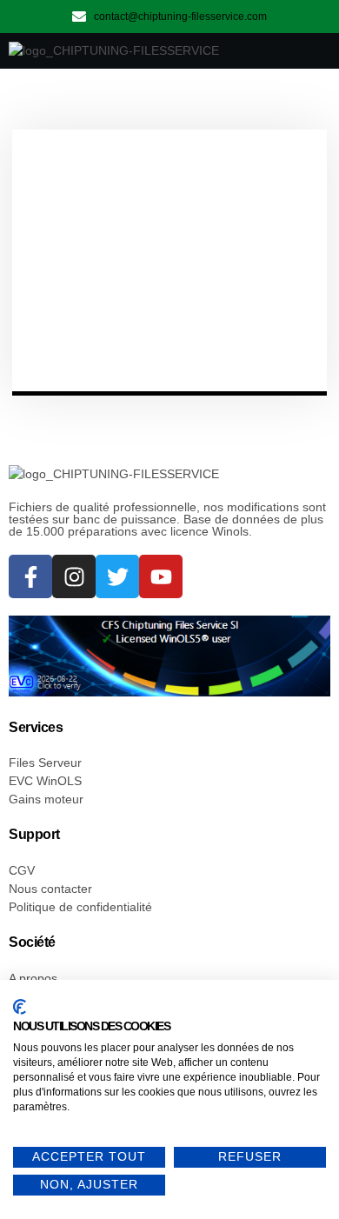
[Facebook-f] (30, 576)
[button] (305, 51)
